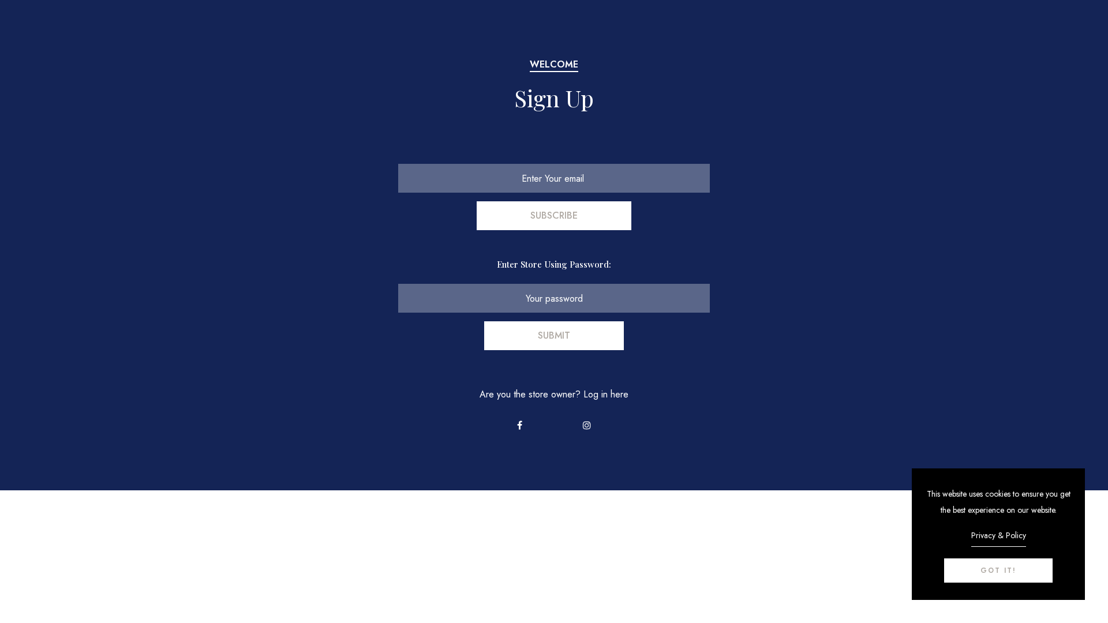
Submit (554, 335)
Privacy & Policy (998, 535)
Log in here (605, 394)
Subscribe (554, 215)
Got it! (998, 570)
